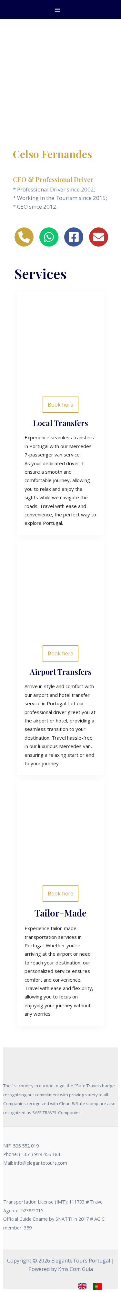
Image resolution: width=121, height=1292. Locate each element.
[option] (99, 1286)
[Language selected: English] (93, 1285)
